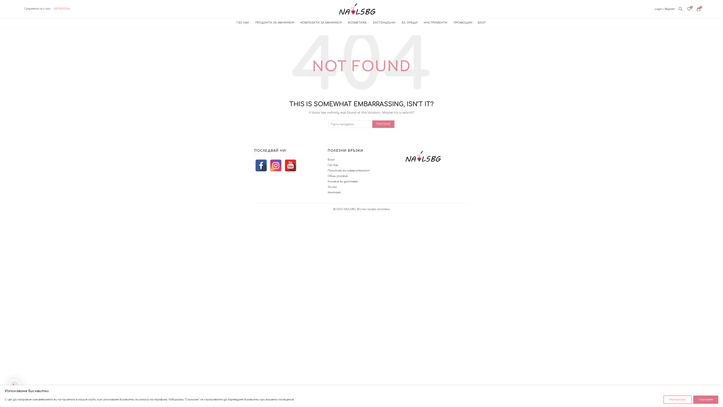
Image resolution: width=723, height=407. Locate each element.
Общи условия (338, 176)
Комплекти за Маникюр (321, 22)
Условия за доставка (343, 181)
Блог (482, 22)
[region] (361, 396)
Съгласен (706, 399)
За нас (332, 187)
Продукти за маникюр (274, 22)
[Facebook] (261, 165)
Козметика (357, 22)
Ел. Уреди (410, 22)
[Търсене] (681, 9)
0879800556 (62, 8)
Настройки (677, 399)
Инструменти (435, 22)
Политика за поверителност (349, 170)
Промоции (463, 22)
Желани (691, 7)
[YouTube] (290, 165)
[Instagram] (276, 165)
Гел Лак (242, 22)
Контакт (334, 192)
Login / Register (665, 9)
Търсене (383, 124)
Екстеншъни (384, 22)
